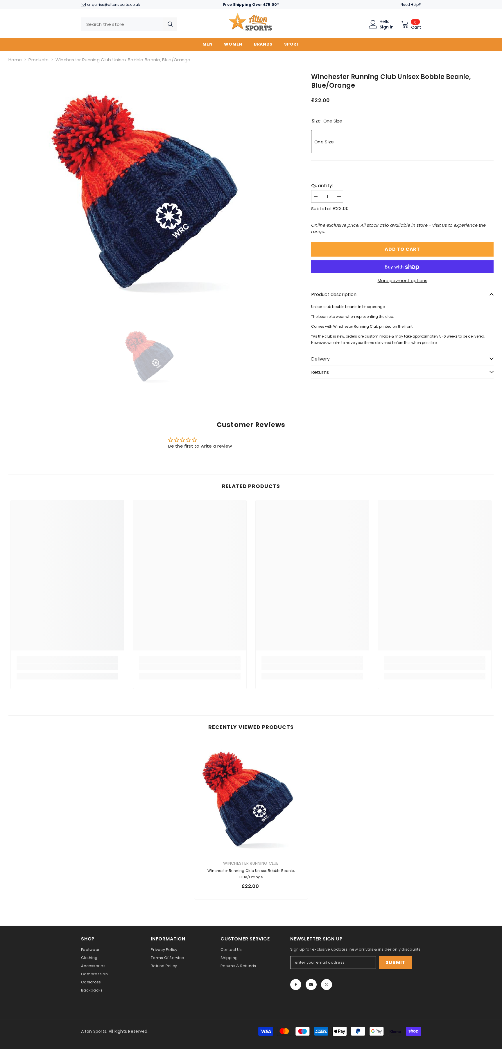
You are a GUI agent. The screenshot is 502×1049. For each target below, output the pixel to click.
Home (15, 60)
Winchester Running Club (251, 863)
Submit (396, 962)
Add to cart (402, 249)
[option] (151, 189)
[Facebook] (295, 984)
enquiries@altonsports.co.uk (113, 4)
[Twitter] (326, 984)
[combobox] (122, 24)
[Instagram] (311, 984)
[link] (67, 667)
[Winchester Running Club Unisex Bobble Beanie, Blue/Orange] (251, 797)
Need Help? (411, 4)
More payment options (402, 281)
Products (38, 60)
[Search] (129, 24)
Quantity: (322, 186)
